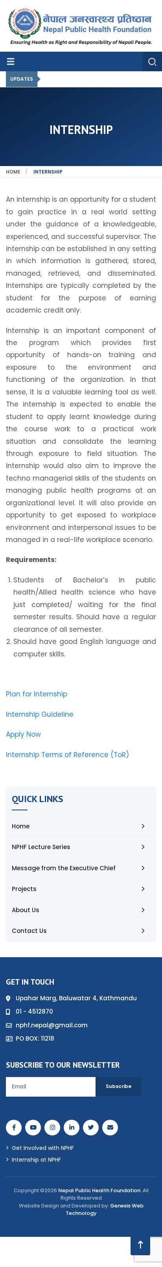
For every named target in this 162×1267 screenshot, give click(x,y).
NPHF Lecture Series (41, 847)
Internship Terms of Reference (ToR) (67, 754)
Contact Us (29, 931)
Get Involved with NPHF (43, 1148)
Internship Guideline (40, 714)
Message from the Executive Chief (64, 868)
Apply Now (23, 734)
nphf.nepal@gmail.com (52, 1025)
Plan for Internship (36, 694)
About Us (25, 910)
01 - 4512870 (34, 1011)
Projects (24, 889)
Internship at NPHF (36, 1160)
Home (13, 171)
